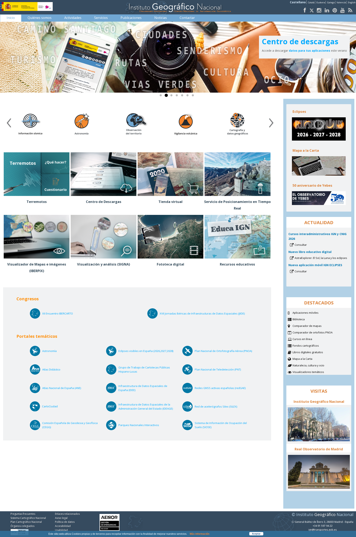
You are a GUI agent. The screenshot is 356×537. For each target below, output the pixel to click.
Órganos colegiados (22, 526)
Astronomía (55, 351)
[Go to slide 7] (194, 96)
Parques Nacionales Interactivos (144, 425)
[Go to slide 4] (178, 96)
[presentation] (9, 124)
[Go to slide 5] (183, 96)
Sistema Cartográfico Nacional (28, 518)
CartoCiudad (55, 406)
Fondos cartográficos (311, 346)
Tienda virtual (170, 201)
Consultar (306, 245)
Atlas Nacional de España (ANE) (67, 388)
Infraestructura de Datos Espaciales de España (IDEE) (142, 388)
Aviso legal (61, 518)
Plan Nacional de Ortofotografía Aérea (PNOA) (224, 351)
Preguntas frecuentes (23, 514)
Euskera (320, 2)
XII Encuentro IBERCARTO (57, 313)
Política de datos (65, 522)
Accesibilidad (63, 526)
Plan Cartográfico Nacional (26, 522)
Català (311, 2)
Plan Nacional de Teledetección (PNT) (223, 369)
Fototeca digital (170, 264)
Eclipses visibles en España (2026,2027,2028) (147, 351)
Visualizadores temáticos (308, 372)
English (352, 2)
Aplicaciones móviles (308, 41)
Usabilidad (61, 530)
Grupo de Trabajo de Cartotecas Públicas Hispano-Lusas (144, 370)
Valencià (341, 2)
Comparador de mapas (312, 326)
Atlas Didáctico (56, 369)
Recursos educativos (237, 264)
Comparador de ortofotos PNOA (318, 332)
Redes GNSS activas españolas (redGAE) (224, 388)
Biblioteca (304, 319)
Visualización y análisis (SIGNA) (103, 264)
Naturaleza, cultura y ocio (314, 365)
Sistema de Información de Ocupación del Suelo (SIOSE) (221, 425)
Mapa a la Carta (308, 359)
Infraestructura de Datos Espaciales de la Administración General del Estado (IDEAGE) (147, 407)
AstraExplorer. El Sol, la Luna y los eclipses (322, 258)
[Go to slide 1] (161, 96)
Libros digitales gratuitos (308, 352)
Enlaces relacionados (67, 514)
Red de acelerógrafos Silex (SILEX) (221, 406)
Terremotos (37, 201)
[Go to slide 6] (188, 96)
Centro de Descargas (103, 201)
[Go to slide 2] (167, 96)
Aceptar (256, 533)
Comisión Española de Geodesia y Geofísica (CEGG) (70, 425)
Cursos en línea (307, 339)
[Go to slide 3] (172, 96)
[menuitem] (10, 18)
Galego (331, 2)
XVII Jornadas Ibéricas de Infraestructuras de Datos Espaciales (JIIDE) (202, 313)
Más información (199, 533)
